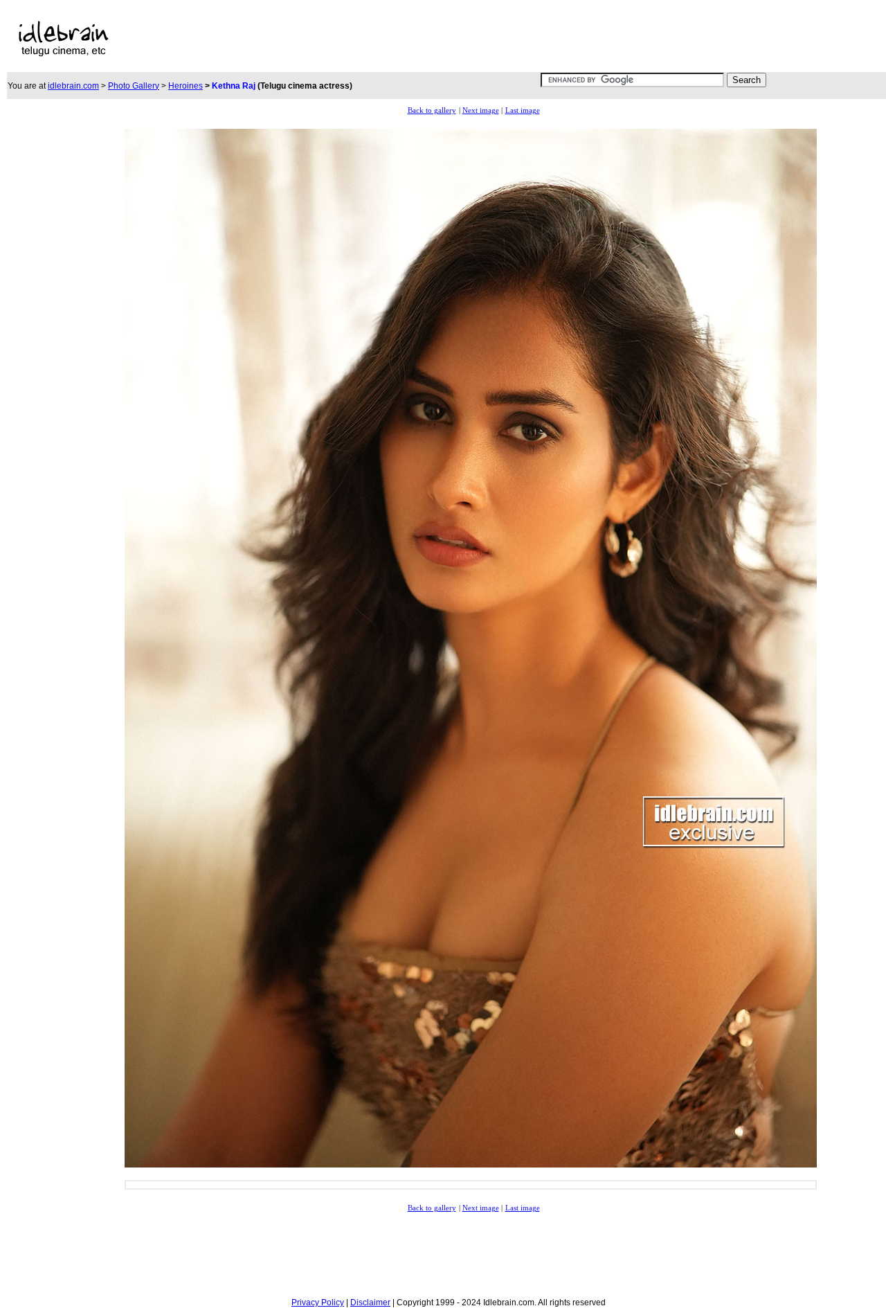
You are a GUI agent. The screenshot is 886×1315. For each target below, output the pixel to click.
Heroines (185, 86)
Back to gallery (432, 110)
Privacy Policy (317, 1302)
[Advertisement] (421, 39)
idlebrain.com (73, 86)
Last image (522, 110)
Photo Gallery (133, 86)
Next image (480, 110)
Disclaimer (370, 1302)
